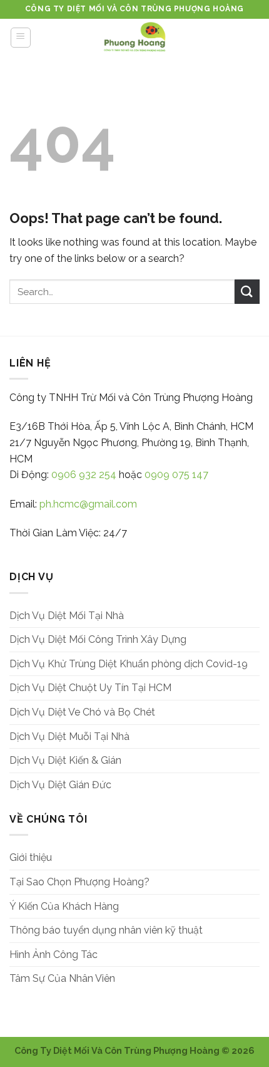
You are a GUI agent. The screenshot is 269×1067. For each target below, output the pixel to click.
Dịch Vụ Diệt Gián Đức (60, 785)
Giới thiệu (30, 857)
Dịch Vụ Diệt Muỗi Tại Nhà (69, 736)
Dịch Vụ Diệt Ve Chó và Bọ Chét (82, 712)
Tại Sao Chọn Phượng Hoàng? (79, 882)
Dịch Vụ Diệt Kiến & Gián (65, 760)
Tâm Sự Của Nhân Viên (62, 978)
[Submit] (247, 291)
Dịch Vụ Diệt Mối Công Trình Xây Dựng (97, 639)
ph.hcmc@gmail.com (88, 504)
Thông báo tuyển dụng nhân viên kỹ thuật (106, 930)
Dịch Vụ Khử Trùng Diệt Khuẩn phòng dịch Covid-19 (128, 664)
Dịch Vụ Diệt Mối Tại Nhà (66, 616)
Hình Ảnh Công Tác (53, 954)
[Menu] (21, 38)
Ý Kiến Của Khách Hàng (64, 906)
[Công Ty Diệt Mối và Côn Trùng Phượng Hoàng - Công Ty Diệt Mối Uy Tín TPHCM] (134, 37)
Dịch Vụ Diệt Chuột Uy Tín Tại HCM (90, 688)
